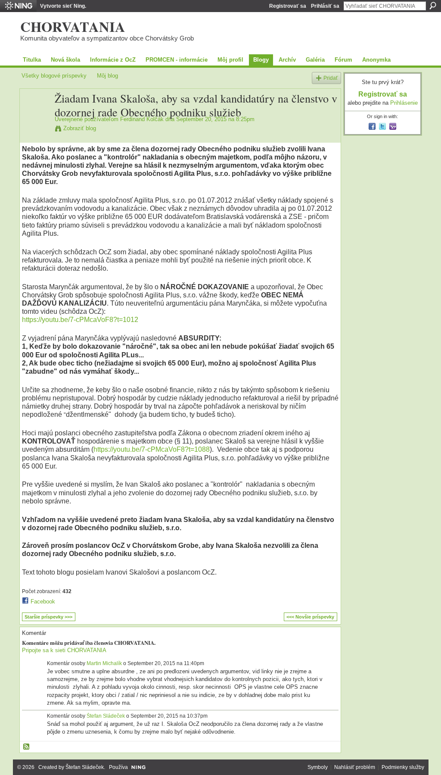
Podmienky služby (403, 767)
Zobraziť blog (79, 128)
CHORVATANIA (72, 26)
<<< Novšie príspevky (310, 616)
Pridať (330, 78)
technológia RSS (27, 747)
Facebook (43, 601)
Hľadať (432, 5)
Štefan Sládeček (106, 716)
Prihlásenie (404, 103)
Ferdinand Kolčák (142, 119)
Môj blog (107, 75)
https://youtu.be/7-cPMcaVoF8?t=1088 (151, 449)
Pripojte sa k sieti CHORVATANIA (64, 650)
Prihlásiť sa (325, 6)
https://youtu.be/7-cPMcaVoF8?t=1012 (80, 319)
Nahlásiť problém (354, 767)
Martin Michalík (104, 663)
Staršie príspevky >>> (48, 616)
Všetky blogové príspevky (54, 75)
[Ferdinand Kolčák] (36, 116)
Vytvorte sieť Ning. (63, 6)
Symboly (317, 767)
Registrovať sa (287, 6)
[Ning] (18, 6)
